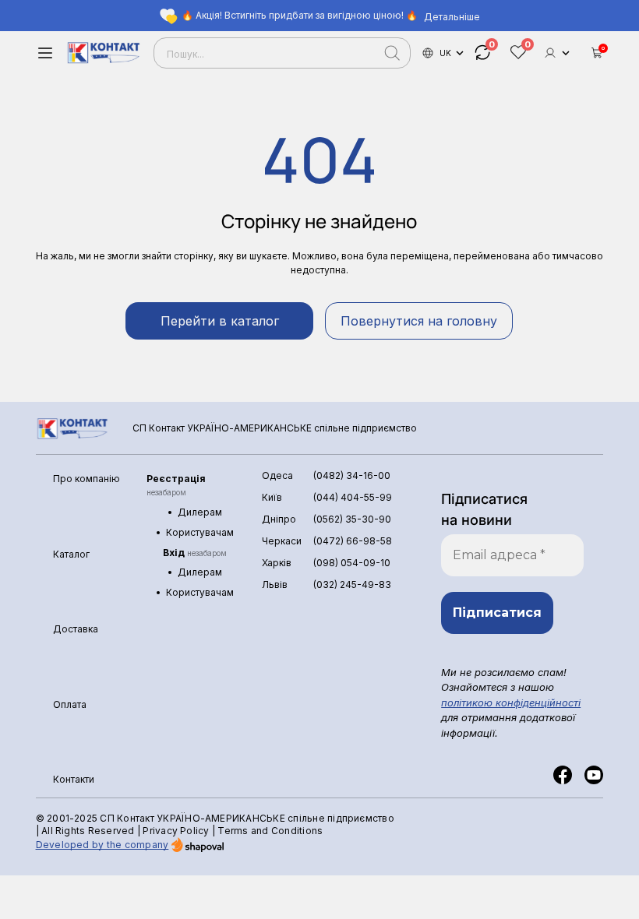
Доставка (75, 629)
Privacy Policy (176, 830)
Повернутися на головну (419, 321)
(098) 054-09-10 (351, 563)
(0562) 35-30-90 (352, 519)
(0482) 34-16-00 (351, 475)
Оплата (69, 704)
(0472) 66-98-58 (352, 541)
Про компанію (86, 478)
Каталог (71, 554)
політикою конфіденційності (511, 702)
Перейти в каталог (220, 321)
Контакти (73, 779)
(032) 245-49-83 (352, 584)
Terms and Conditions (270, 830)
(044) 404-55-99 (352, 497)
